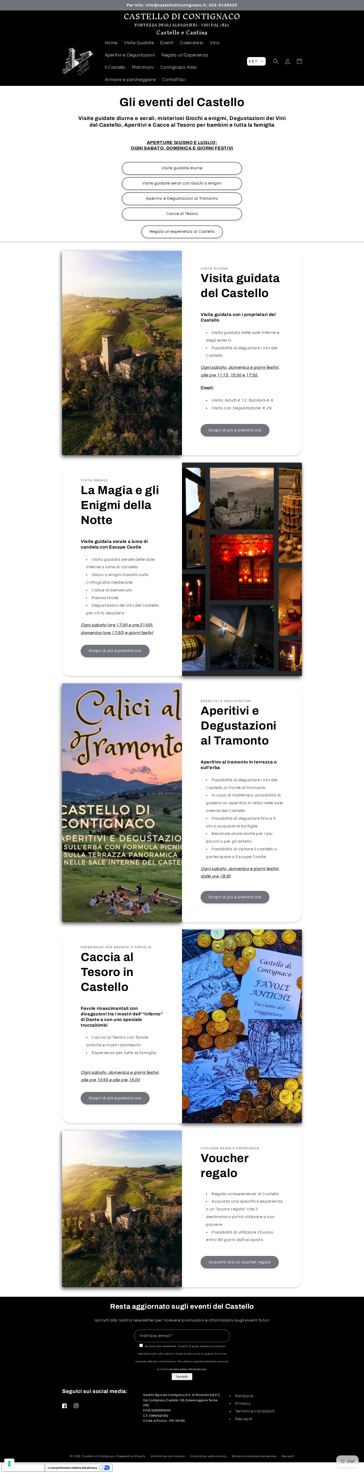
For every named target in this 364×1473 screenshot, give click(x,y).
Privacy (242, 1403)
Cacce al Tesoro (182, 214)
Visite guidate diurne (182, 168)
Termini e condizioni (255, 1411)
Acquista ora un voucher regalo (240, 1262)
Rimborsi (244, 1396)
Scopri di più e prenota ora (235, 430)
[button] (256, 61)
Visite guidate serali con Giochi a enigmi (182, 183)
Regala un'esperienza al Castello (182, 232)
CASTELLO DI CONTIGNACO (182, 16)
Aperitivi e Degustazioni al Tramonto (182, 199)
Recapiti (243, 1419)
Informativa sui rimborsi (167, 1456)
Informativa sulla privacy (208, 1456)
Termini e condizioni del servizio (254, 1456)
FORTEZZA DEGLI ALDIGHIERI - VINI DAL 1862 (182, 25)
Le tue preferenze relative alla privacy (72, 1467)
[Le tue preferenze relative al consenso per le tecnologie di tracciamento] (9, 1464)
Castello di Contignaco (98, 1456)
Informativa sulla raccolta (23, 1467)
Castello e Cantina (182, 32)
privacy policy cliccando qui (187, 1369)
